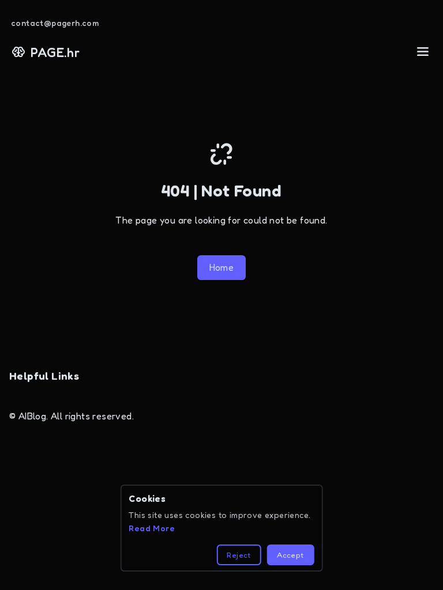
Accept (290, 554)
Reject (238, 554)
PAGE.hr (55, 52)
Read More (152, 528)
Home (221, 267)
